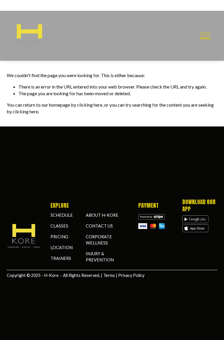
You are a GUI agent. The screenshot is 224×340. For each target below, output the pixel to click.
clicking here (89, 104)
